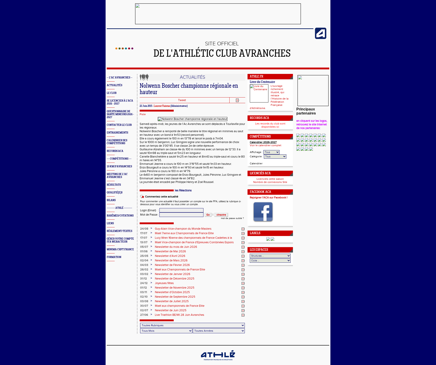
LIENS (110, 223)
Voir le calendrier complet (265, 145)
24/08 (144, 229)
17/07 (143, 233)
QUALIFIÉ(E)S (114, 192)
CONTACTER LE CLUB (119, 125)
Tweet (182, 100)
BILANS (111, 200)
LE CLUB (111, 93)
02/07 (144, 310)
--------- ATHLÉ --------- (119, 208)
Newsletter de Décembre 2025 (174, 278)
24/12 (144, 283)
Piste (143, 114)
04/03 (144, 265)
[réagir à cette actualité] (243, 229)
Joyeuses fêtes (164, 283)
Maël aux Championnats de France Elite (180, 269)
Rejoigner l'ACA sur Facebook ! (268, 197)
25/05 (144, 256)
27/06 (144, 315)
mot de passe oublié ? (232, 218)
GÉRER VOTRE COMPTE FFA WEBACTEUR (120, 240)
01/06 (144, 251)
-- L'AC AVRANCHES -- (119, 77)
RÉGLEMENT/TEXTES (119, 231)
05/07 (144, 247)
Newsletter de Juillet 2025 (172, 301)
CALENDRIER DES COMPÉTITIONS (117, 142)
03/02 (144, 274)
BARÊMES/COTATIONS (120, 215)
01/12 (143, 288)
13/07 (143, 242)
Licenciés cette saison (270, 178)
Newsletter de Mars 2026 (171, 260)
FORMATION (114, 257)
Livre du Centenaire (262, 82)
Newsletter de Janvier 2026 (172, 274)
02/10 (144, 297)
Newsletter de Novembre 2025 (174, 288)
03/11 (143, 292)
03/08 (144, 301)
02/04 (144, 260)
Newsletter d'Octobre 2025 (172, 292)
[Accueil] (124, 48)
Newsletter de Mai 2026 (170, 251)
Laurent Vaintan (162, 106)
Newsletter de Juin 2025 (170, 310)
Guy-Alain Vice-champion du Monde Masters (183, 229)
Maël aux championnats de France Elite (179, 306)
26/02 (144, 269)
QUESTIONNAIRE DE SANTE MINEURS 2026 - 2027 (120, 114)
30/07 (144, 306)
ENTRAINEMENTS (117, 132)
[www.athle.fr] (320, 38)
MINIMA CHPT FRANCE (120, 249)
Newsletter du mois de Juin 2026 (176, 247)
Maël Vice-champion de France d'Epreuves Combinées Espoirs (194, 242)
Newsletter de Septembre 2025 (175, 297)
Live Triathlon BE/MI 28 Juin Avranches (179, 315)
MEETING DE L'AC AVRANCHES (117, 176)
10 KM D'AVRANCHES (119, 166)
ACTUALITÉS (114, 85)
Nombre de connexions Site (270, 182)
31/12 (143, 278)
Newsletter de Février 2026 (172, 265)
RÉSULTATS (114, 184)
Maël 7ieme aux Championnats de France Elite (184, 233)
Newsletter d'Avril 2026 (170, 256)
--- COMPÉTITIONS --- (119, 158)
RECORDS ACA (115, 151)
